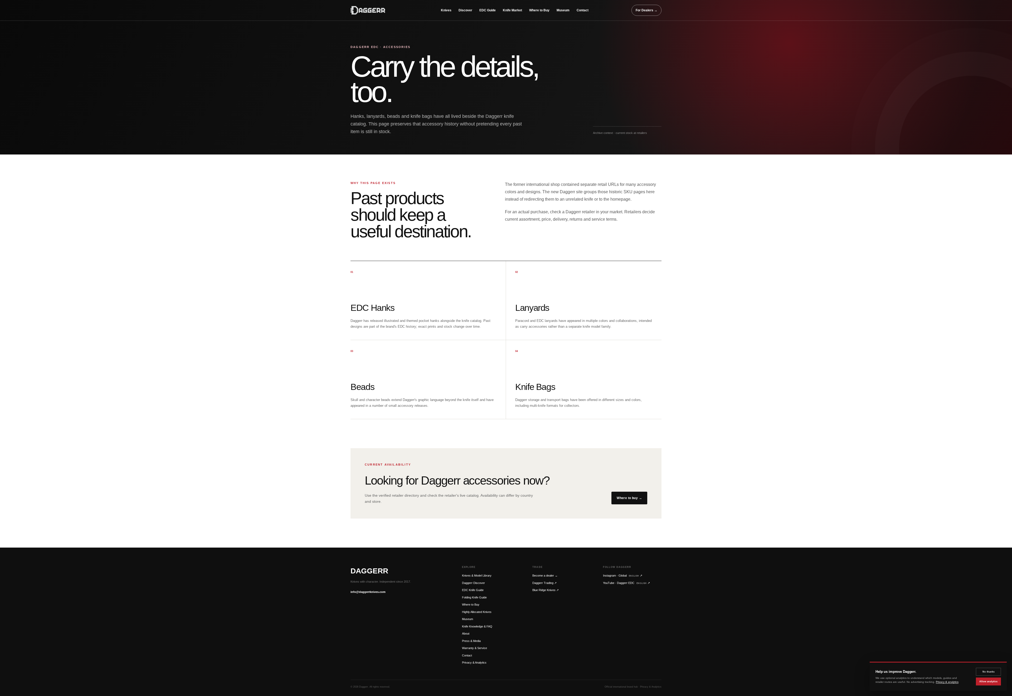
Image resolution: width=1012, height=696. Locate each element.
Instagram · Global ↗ (622, 575)
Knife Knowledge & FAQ (477, 626)
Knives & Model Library (477, 575)
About (465, 633)
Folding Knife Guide (474, 597)
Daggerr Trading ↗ (544, 582)
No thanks (988, 671)
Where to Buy (539, 10)
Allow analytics (988, 681)
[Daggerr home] (374, 10)
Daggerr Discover (473, 582)
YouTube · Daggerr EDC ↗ (626, 582)
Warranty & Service (474, 648)
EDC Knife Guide (473, 590)
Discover (465, 10)
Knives (446, 10)
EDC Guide (487, 10)
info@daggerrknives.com (368, 591)
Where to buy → (629, 498)
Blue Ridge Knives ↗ (545, 590)
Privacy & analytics (947, 681)
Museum (563, 10)
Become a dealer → (545, 575)
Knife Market (512, 10)
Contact (582, 10)
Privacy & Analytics (474, 662)
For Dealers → (646, 10)
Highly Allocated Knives (477, 611)
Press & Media (471, 640)
